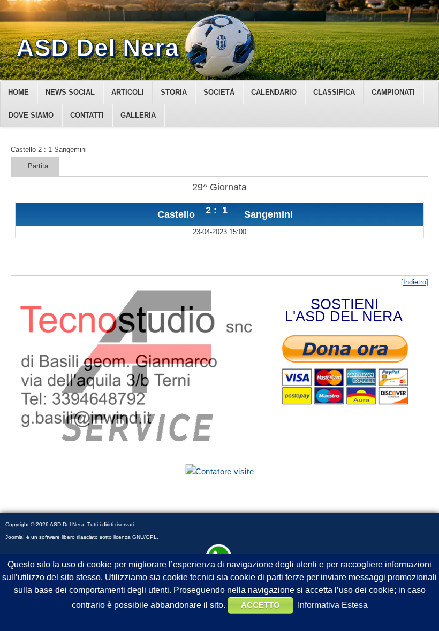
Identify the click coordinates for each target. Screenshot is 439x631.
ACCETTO (260, 605)
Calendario (274, 92)
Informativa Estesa (333, 605)
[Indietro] (414, 282)
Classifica (334, 92)
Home (18, 92)
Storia (174, 92)
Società (218, 92)
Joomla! (15, 537)
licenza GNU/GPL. (135, 537)
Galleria (138, 115)
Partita (38, 166)
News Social (70, 92)
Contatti (87, 115)
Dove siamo (31, 115)
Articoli (127, 92)
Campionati (393, 92)
